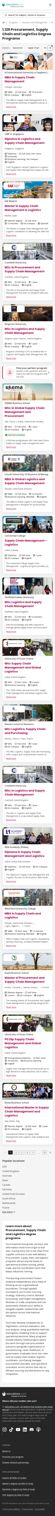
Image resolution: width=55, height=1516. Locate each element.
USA (4, 1166)
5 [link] (33, 1152)
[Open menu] (50, 4)
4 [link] (27, 1152)
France (5, 1207)
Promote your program (13, 1456)
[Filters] (50, 47)
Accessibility (40, 1509)
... (38, 1152)
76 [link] (44, 1152)
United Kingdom (10, 1171)
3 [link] (21, 1152)
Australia (7, 1175)
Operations (18, 47)
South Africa (8, 1198)
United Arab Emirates (13, 1194)
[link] (50, 1152)
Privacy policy (27, 1509)
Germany (7, 1189)
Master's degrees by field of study (17, 1483)
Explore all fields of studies (14, 1478)
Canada (6, 1184)
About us (6, 1451)
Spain (5, 1180)
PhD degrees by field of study (15, 1495)
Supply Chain (33, 47)
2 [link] (16, 1152)
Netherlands (9, 1203)
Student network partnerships (15, 1462)
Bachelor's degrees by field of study (18, 1489)
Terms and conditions (11, 1509)
